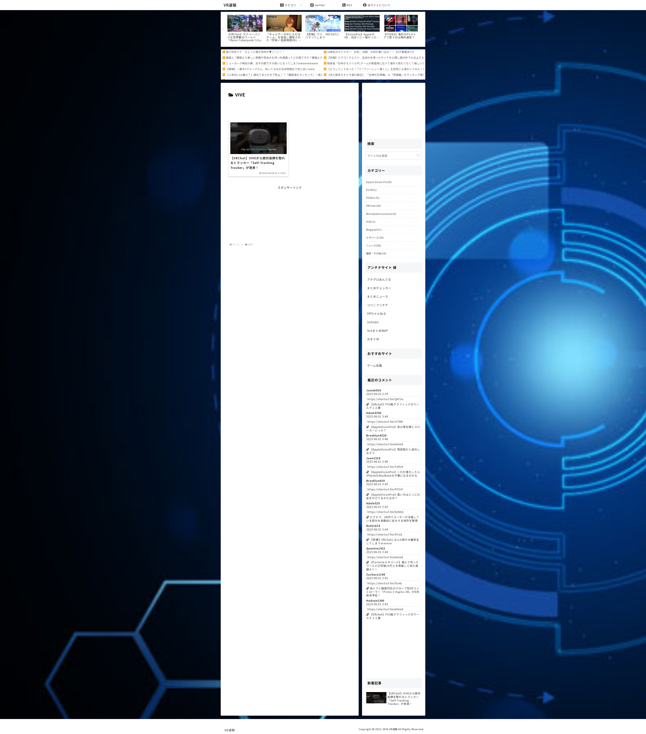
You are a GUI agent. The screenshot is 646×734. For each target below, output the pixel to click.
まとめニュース (377, 296)
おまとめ (373, 339)
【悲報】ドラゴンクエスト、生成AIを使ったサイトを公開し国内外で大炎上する (375, 57)
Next (422, 29)
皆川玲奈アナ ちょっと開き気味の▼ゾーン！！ (255, 52)
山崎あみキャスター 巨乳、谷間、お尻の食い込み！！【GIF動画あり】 (371, 52)
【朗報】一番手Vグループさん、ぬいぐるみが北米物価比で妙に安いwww (270, 69)
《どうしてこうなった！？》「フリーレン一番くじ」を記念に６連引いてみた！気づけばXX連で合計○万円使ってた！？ (399, 69)
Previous (223, 29)
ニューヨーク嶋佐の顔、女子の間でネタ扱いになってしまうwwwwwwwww (272, 63)
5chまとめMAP (377, 330)
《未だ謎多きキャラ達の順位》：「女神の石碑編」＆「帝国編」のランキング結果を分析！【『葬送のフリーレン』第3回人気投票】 (406, 74)
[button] (418, 155)
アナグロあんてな (379, 279)
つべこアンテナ (377, 305)
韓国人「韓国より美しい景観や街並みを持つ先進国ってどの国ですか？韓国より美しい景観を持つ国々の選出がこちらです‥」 (302, 57)
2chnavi (373, 322)
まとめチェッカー (379, 288)
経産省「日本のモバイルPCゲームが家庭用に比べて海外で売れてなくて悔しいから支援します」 (385, 63)
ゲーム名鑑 (374, 365)
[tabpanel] (244, 29)
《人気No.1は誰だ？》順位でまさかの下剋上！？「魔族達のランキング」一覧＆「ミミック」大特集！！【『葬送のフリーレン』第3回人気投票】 (314, 74)
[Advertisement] (289, 107)
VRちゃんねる (376, 313)
